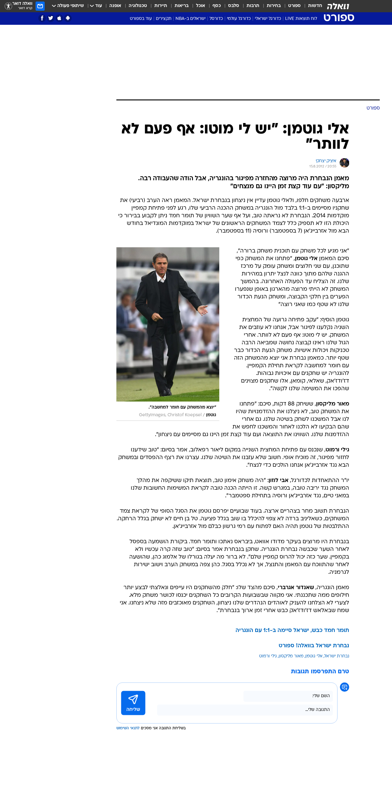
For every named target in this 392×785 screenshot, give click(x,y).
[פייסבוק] (42, 18)
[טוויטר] (51, 18)
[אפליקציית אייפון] (59, 18)
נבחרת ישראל (336, 656)
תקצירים (164, 19)
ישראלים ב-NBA (190, 19)
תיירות (160, 6)
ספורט (294, 6)
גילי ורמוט (268, 656)
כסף (217, 6)
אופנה (115, 6)
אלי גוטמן (313, 656)
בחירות (274, 6)
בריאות (182, 6)
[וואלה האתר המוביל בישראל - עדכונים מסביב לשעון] (338, 6)
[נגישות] (8, 6)
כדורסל (216, 19)
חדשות (315, 6)
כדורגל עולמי (239, 19)
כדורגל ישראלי (268, 19)
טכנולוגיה (138, 6)
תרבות (253, 6)
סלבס (233, 6)
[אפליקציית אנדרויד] (68, 18)
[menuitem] (311, 6)
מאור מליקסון (291, 656)
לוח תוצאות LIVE (301, 19)
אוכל (200, 6)
